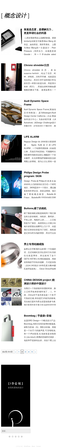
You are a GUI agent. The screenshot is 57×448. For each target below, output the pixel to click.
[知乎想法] (22, 436)
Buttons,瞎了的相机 (35, 208)
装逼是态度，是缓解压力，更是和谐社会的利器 (39, 31)
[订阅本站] (15, 436)
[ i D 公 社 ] (15, 383)
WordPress (27, 446)
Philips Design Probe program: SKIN (36, 174)
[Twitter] (19, 436)
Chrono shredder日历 (36, 65)
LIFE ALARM (31, 136)
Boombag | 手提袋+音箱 (37, 315)
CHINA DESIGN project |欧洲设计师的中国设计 (39, 281)
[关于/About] (9, 436)
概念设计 (15, 15)
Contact (38, 446)
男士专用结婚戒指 (34, 244)
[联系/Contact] (12, 436)
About (33, 446)
